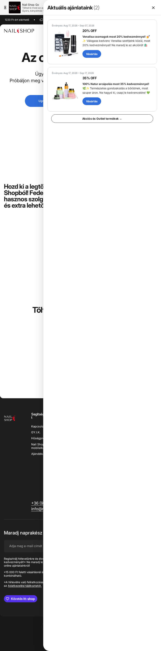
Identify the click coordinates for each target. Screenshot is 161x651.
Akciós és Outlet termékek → (102, 118)
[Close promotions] (153, 7)
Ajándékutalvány (42, 454)
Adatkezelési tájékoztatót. (25, 585)
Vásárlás (92, 54)
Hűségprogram (41, 438)
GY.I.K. (35, 432)
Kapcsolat (38, 426)
